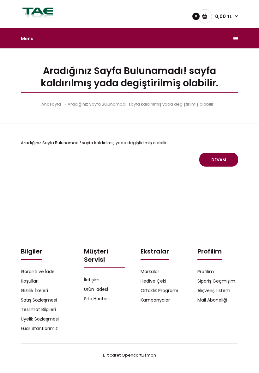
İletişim (91, 280)
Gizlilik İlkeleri (34, 290)
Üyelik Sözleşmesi (40, 319)
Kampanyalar (155, 300)
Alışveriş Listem (213, 290)
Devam (218, 160)
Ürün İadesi (96, 289)
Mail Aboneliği (212, 300)
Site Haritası (97, 299)
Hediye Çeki (153, 281)
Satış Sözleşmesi (39, 300)
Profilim (205, 271)
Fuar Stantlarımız (39, 328)
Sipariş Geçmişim (216, 281)
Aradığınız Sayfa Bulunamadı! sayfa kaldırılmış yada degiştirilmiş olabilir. (141, 104)
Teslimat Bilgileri (38, 309)
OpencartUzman (139, 355)
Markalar (150, 271)
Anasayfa (51, 104)
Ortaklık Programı (159, 290)
